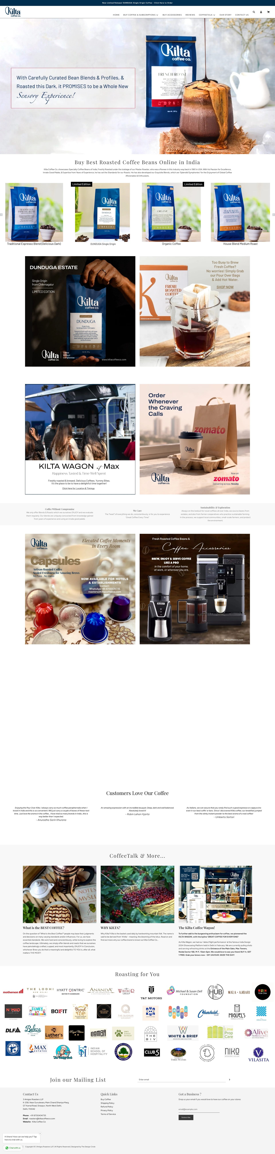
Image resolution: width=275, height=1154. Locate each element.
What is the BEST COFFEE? (43, 927)
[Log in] (261, 12)
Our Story (225, 15)
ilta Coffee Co (39, 1122)
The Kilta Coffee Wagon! (197, 927)
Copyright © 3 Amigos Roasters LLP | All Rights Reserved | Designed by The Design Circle (60, 1147)
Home (116, 15)
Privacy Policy (107, 1110)
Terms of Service (108, 1114)
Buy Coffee (106, 1099)
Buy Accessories (172, 15)
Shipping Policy (107, 1103)
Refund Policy (107, 1106)
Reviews (190, 15)
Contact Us (242, 15)
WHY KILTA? (110, 927)
